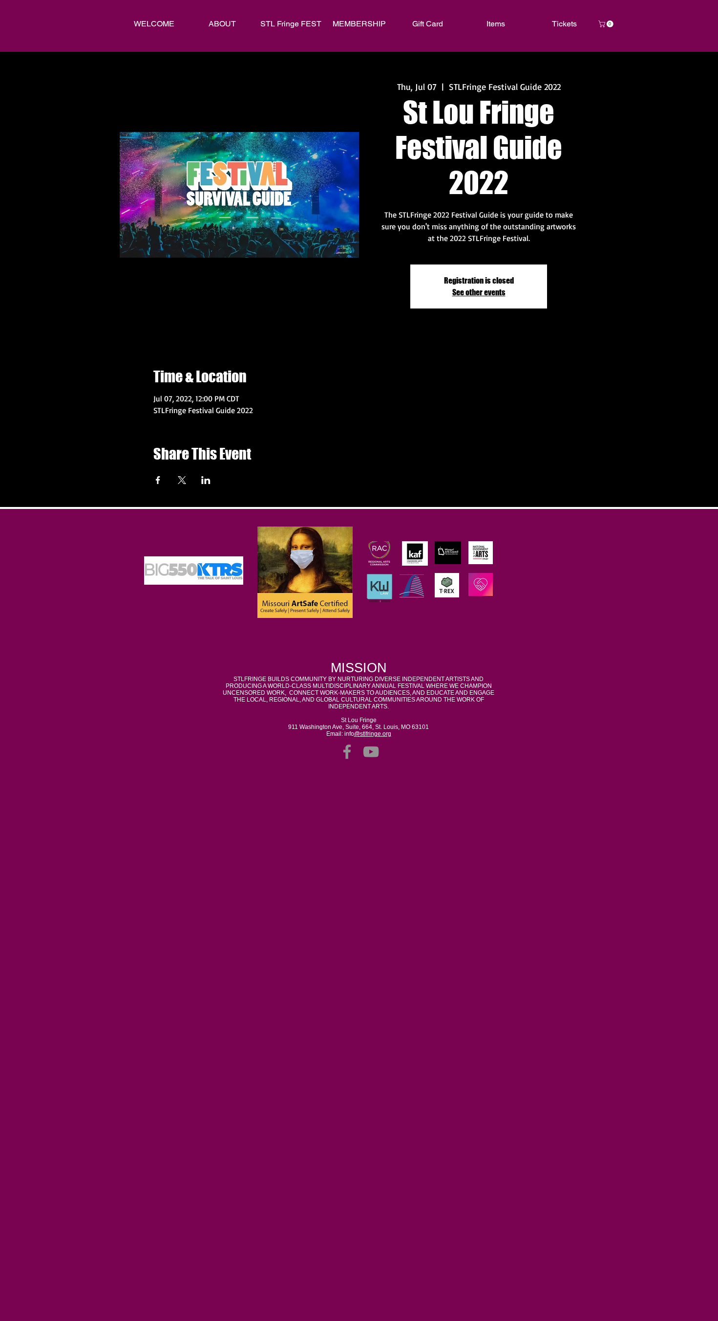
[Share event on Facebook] (158, 480)
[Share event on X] (182, 480)
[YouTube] (370, 751)
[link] (606, 24)
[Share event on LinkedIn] (206, 480)
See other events (479, 292)
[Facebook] (347, 751)
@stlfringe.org (372, 733)
